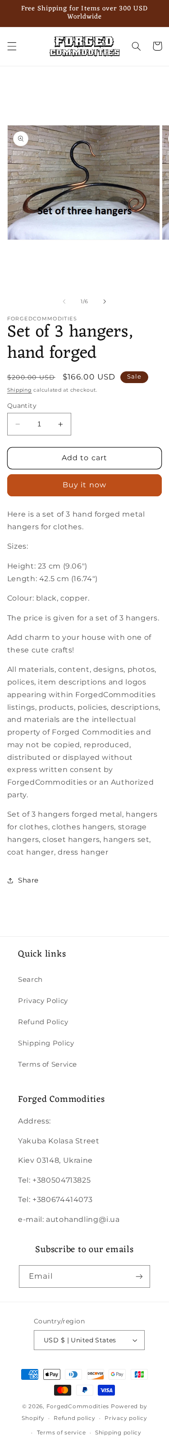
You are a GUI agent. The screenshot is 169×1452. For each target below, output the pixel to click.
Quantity (22, 405)
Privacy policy (126, 1418)
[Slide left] (64, 302)
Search (30, 980)
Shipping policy (118, 1432)
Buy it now (84, 485)
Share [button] (28, 880)
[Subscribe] (139, 1276)
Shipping (19, 390)
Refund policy (75, 1418)
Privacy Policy (43, 1001)
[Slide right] (105, 302)
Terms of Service (47, 1064)
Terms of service (61, 1432)
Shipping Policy (46, 1043)
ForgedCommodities (78, 1406)
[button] (11, 46)
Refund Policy (43, 1022)
